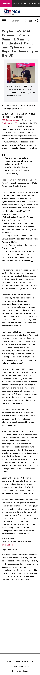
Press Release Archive (23, 661)
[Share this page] (36, 20)
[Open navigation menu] (4, 20)
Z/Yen (17, 123)
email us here (7, 545)
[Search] (25, 20)
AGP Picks (5, 4)
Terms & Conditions (20, 671)
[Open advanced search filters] (30, 20)
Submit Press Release (20, 666)
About (9, 661)
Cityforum (6, 123)
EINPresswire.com (10, 120)
